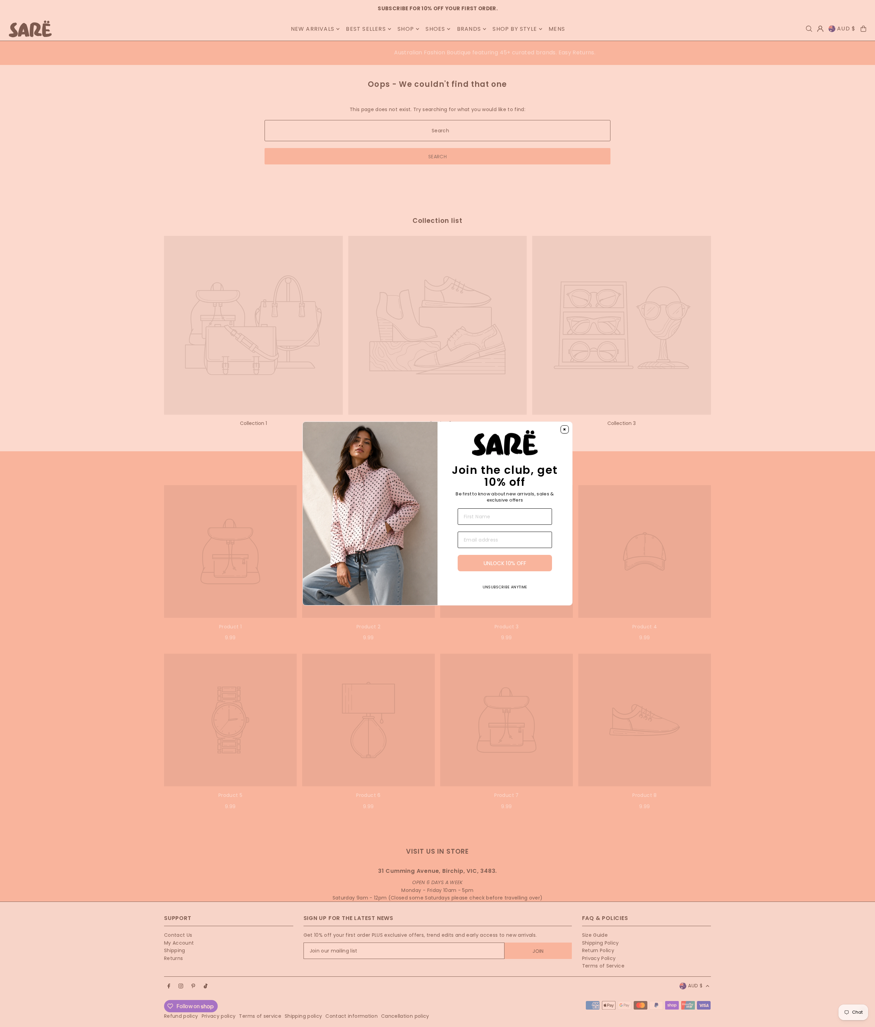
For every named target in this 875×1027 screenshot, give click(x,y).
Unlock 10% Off (505, 563)
